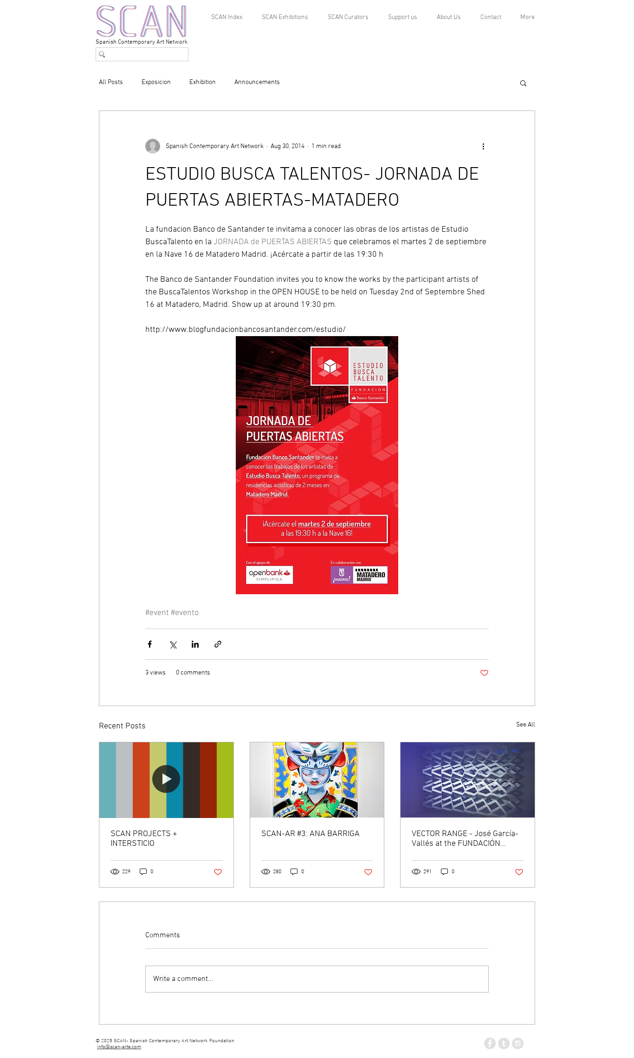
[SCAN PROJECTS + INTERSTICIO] (166, 780)
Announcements (257, 82)
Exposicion (156, 82)
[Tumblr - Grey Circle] (504, 1043)
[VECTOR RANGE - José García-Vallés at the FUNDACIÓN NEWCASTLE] (468, 780)
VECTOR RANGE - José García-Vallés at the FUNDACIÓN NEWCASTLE (465, 839)
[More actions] (483, 146)
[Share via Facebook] (149, 644)
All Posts (111, 82)
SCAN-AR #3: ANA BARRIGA (310, 834)
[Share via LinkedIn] (195, 644)
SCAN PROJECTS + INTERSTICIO (143, 839)
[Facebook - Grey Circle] (490, 1043)
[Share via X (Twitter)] (172, 644)
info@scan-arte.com (119, 1047)
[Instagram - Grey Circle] (518, 1043)
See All (525, 725)
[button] (523, 82)
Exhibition (202, 82)
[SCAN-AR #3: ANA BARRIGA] (317, 780)
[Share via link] (217, 644)
